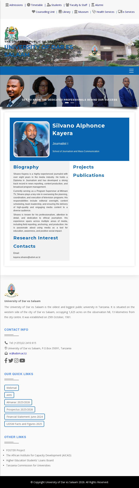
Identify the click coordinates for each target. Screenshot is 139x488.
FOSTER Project (15, 450)
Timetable (37, 5)
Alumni (99, 5)
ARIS (9, 395)
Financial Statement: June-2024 (25, 416)
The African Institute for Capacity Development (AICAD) (38, 455)
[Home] (11, 31)
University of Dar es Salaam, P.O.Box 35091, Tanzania (39, 348)
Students (56, 5)
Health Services (105, 12)
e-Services (129, 12)
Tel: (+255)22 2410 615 (22, 343)
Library (66, 12)
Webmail (12, 387)
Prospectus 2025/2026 (20, 409)
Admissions (16, 5)
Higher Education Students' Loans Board (30, 460)
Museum (83, 12)
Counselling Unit (45, 12)
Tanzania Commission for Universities (28, 465)
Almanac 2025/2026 (18, 402)
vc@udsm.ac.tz (18, 353)
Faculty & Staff (78, 5)
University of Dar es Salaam (61, 482)
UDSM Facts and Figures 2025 (24, 424)
